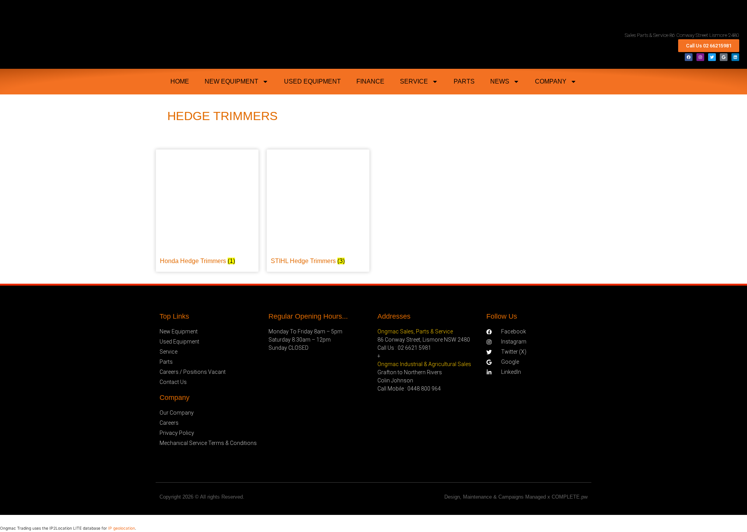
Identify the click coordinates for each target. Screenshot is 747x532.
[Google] (724, 57)
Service (414, 81)
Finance (370, 81)
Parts (464, 81)
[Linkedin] (735, 57)
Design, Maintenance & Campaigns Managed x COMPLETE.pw (515, 497)
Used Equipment (312, 81)
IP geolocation (121, 528)
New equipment (231, 81)
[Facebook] (689, 57)
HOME (179, 81)
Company (550, 81)
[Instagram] (700, 57)
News (499, 81)
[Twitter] (712, 57)
